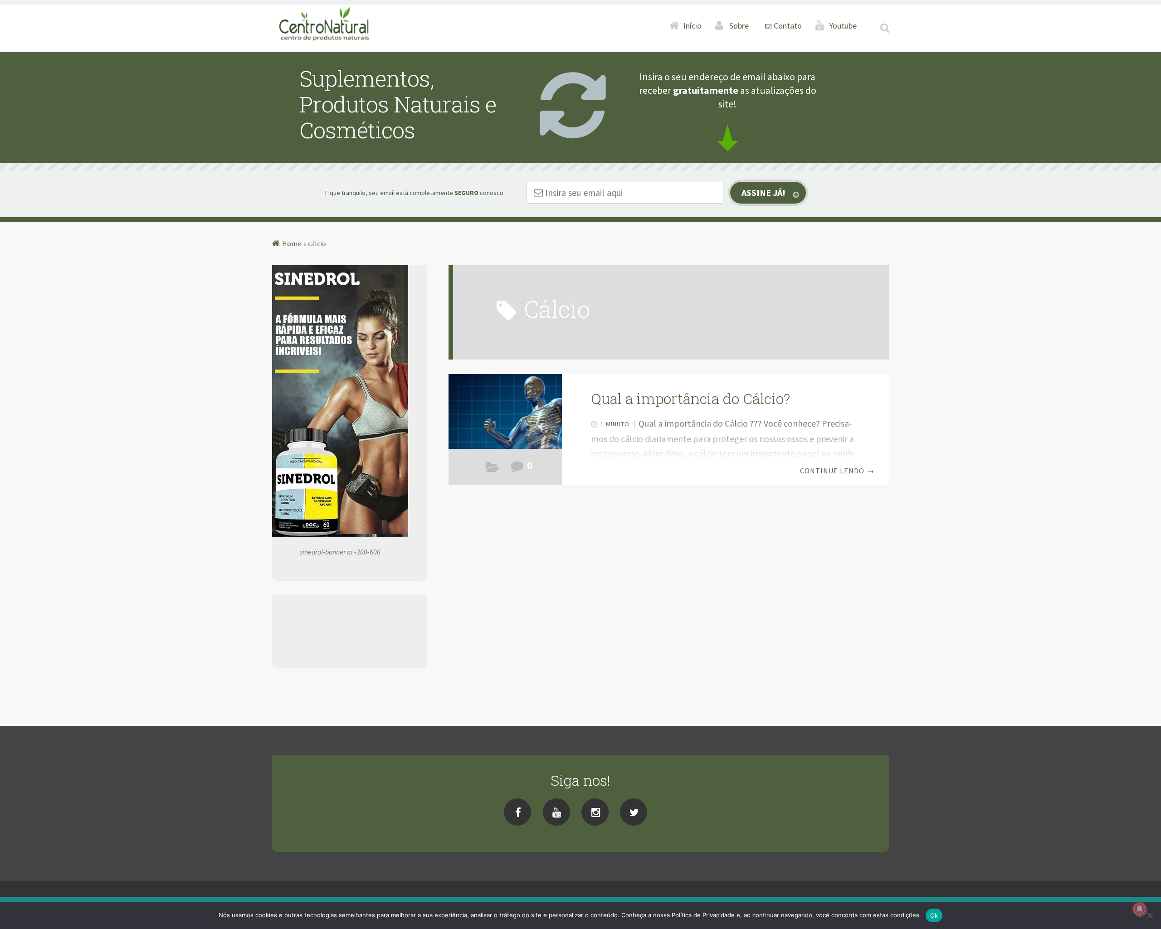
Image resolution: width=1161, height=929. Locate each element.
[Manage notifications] (1139, 909)
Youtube (843, 26)
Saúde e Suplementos (492, 468)
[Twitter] (633, 812)
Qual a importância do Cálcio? (690, 398)
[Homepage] (324, 25)
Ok (934, 915)
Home (291, 243)
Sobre (739, 26)
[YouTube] (556, 812)
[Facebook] (517, 812)
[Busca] (876, 16)
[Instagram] (595, 812)
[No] (1149, 915)
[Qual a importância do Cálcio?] (505, 414)
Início (692, 26)
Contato (788, 26)
